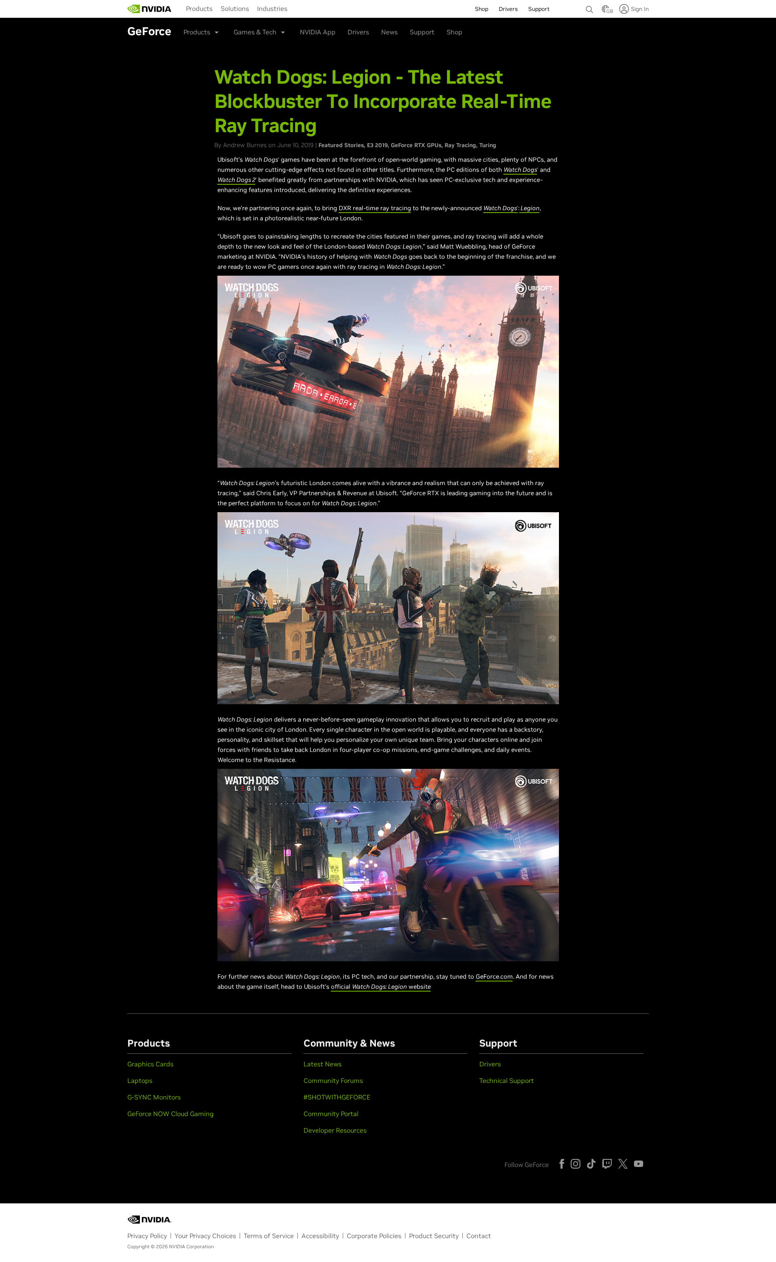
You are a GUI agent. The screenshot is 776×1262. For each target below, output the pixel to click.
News (389, 32)
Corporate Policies (374, 1236)
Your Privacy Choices (205, 1236)
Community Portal (331, 1114)
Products (199, 8)
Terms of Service (269, 1236)
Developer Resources (335, 1130)
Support (422, 32)
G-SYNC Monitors (154, 1097)
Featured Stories (341, 145)
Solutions (235, 8)
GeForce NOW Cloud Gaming (170, 1114)
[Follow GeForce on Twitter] (623, 1164)
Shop (454, 32)
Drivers (358, 32)
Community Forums (333, 1080)
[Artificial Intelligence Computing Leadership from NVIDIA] (149, 9)
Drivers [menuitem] (508, 9)
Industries (272, 8)
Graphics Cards (150, 1064)
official (341, 986)
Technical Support (506, 1080)
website (419, 986)
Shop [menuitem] (481, 9)
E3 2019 (377, 145)
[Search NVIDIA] (590, 7)
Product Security (434, 1236)
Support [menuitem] (539, 9)
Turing (487, 145)
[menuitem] (199, 8)
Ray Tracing (460, 145)
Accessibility (320, 1236)
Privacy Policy (147, 1236)
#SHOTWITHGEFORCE (337, 1097)
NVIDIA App (317, 32)
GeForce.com (494, 976)
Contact (478, 1236)
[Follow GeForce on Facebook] (562, 1164)
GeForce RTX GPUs (416, 145)
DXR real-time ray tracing (375, 208)
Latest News (323, 1064)
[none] (590, 5)
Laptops (139, 1080)
